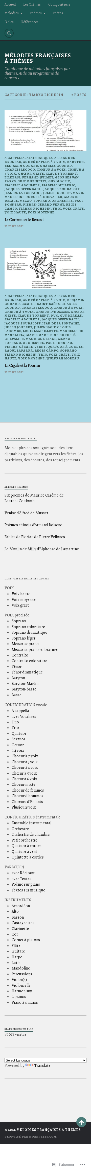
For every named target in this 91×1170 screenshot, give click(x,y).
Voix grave (73, 208)
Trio (57, 208)
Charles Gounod (56, 165)
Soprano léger (23, 638)
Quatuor (19, 733)
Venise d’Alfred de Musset (26, 513)
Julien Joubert (57, 193)
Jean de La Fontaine (23, 193)
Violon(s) (19, 979)
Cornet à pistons (26, 940)
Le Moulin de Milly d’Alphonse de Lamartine (42, 549)
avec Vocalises (24, 716)
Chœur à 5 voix (24, 773)
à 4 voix (58, 162)
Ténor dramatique (27, 672)
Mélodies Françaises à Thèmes (38, 58)
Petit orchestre (24, 840)
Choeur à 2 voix (25, 756)
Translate (42, 1065)
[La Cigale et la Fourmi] (45, 268)
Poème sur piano (26, 884)
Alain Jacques (40, 158)
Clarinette (20, 928)
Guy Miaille (59, 181)
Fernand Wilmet (37, 177)
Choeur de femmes (28, 790)
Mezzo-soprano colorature (35, 649)
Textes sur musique (28, 890)
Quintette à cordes (28, 857)
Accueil (10, 4)
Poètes (58, 12)
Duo (54, 315)
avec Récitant (23, 873)
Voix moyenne (41, 212)
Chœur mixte (31, 173)
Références (29, 21)
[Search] (9, 33)
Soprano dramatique (29, 632)
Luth (16, 962)
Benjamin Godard (21, 165)
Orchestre (62, 200)
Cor (15, 934)
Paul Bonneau (59, 343)
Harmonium (22, 991)
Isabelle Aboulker (22, 185)
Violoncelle (21, 985)
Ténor (16, 666)
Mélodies (12, 12)
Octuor (18, 745)
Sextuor (18, 739)
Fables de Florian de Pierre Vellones (35, 537)
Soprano (68, 350)
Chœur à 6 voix (24, 779)
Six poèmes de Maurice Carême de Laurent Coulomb (34, 498)
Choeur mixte (23, 784)
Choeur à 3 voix (25, 762)
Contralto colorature (29, 661)
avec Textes (21, 879)
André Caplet (36, 162)
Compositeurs (59, 4)
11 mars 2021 (14, 225)
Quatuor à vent (24, 851)
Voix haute (15, 212)
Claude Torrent (61, 173)
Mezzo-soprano (35, 200)
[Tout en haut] (81, 1122)
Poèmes (36, 12)
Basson (18, 917)
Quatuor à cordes (65, 346)
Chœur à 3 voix (19, 311)
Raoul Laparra (19, 350)
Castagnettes (23, 923)
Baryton (75, 162)
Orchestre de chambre (31, 834)
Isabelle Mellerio (58, 185)
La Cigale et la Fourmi (22, 365)
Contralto (20, 655)
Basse (16, 695)
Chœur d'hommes (52, 311)
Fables (9, 21)
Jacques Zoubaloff (61, 189)
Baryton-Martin (25, 683)
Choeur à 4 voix (25, 767)
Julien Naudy (46, 327)
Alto (15, 911)
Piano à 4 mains (25, 1002)
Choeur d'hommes (27, 796)
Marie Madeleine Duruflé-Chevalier (44, 195)
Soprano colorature (28, 627)
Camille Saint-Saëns (40, 304)
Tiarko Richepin (35, 208)
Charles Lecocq (20, 169)
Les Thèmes (32, 4)
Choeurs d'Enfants (27, 802)
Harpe (17, 957)
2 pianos (19, 996)
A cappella (15, 158)
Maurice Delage (41, 339)
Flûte (16, 945)
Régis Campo (46, 350)
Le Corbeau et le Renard (24, 219)
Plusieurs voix (24, 807)
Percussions (22, 974)
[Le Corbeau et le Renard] (45, 130)
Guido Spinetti (32, 181)
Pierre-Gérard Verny (43, 204)
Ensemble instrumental (31, 823)
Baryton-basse (24, 689)
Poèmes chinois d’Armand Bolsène (33, 525)
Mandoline (21, 968)
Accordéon (21, 906)
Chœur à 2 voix (51, 169)
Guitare (18, 951)
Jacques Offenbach (23, 189)
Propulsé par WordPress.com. (31, 1137)
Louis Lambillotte (40, 331)
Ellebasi (12, 177)
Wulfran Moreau (63, 358)
